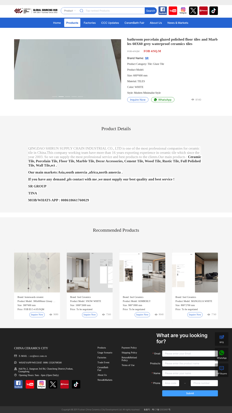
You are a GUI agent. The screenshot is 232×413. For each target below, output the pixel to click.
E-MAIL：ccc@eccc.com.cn (32, 356)
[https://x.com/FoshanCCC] (192, 10)
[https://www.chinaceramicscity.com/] (35, 10)
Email (157, 353)
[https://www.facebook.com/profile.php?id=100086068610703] (162, 10)
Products (155, 363)
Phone (156, 383)
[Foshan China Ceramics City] (213, 10)
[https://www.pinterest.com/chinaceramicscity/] (203, 10)
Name (157, 373)
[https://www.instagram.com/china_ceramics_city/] (182, 10)
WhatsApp (164, 99)
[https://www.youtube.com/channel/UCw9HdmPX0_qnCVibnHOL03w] (172, 10)
